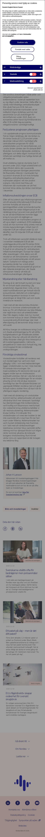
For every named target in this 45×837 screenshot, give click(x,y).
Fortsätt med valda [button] (22, 49)
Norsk (15, 7)
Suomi (20, 7)
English (10, 7)
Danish (4, 7)
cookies (14, 34)
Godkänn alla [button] (22, 42)
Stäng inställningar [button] (21, 57)
